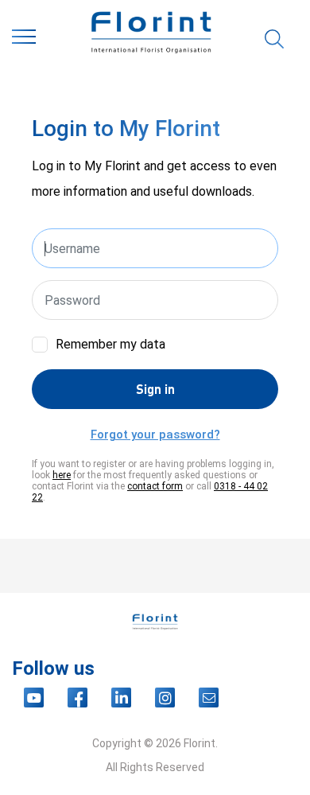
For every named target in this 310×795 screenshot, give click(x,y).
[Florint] (151, 40)
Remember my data (110, 344)
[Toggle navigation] (24, 40)
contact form (155, 486)
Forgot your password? (155, 434)
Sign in (155, 388)
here (61, 475)
